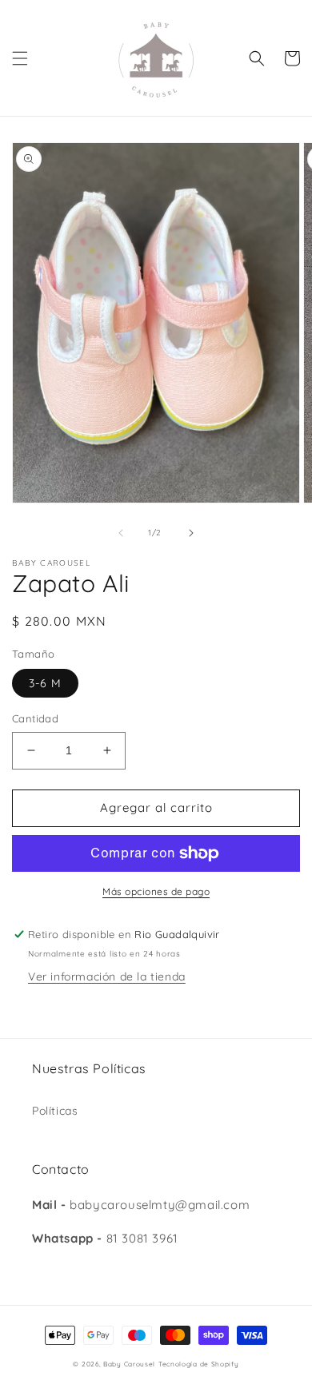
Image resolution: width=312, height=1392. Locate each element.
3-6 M (45, 683)
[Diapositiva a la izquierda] (120, 533)
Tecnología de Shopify (198, 1364)
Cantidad (35, 718)
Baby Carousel (129, 1364)
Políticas (55, 1111)
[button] (20, 58)
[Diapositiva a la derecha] (191, 533)
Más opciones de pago (156, 891)
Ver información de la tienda (107, 976)
